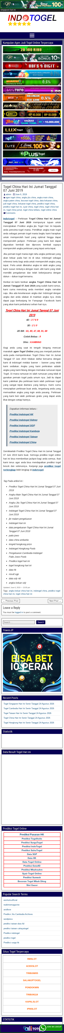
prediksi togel (10, 938)
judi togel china (10, 204)
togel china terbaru (31, 210)
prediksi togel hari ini (12, 207)
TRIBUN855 (32, 973)
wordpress (8, 919)
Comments (11, 213)
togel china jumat (14, 210)
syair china (28, 207)
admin (8, 194)
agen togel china (13, 197)
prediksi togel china (46, 204)
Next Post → (55, 601)
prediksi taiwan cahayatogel (16, 928)
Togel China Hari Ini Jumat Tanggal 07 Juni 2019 (30, 189)
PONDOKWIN (32, 987)
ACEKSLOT (32, 966)
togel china (39, 207)
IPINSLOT (32, 1009)
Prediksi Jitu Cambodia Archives (18, 914)
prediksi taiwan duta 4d (14, 924)
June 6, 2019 (21, 194)
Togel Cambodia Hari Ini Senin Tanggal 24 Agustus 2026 (29, 708)
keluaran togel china (27, 204)
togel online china (49, 210)
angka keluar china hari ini (20, 591)
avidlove (7, 909)
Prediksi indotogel (12, 933)
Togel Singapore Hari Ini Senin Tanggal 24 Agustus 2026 (29, 704)
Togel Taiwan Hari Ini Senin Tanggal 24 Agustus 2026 (27, 713)
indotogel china (40, 591)
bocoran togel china (30, 200)
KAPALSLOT (32, 1001)
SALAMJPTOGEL (32, 980)
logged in (19, 612)
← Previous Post (10, 601)
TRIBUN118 (32, 994)
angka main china (45, 197)
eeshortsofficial (10, 900)
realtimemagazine (11, 905)
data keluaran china (48, 200)
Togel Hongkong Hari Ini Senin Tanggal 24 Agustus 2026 (29, 723)
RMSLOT (32, 959)
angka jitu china (29, 197)
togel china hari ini (24, 594)
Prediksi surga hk (11, 942)
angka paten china (11, 200)
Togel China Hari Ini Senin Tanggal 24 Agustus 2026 (27, 718)
